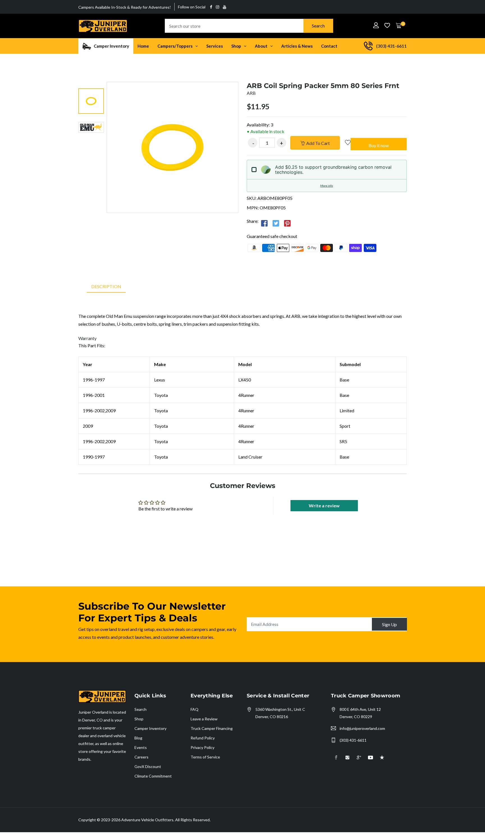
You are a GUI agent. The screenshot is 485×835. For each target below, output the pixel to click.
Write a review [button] (324, 505)
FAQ (194, 709)
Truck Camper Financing (212, 728)
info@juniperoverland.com (362, 728)
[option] (91, 101)
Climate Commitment (153, 776)
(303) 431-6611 (353, 740)
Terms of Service (205, 757)
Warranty (87, 338)
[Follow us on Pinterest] (287, 223)
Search (318, 25)
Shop (138, 718)
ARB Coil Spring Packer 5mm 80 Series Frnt (323, 86)
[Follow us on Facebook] (264, 223)
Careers (141, 757)
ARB (251, 93)
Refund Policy (203, 737)
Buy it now (379, 145)
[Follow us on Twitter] (276, 223)
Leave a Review (204, 718)
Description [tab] (106, 286)
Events (140, 747)
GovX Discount (147, 766)
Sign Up (389, 624)
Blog (138, 737)
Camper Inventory (150, 728)
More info (326, 185)
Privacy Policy (202, 747)
